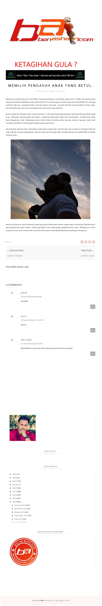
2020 (14, 495)
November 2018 (20, 509)
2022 (14, 488)
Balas (93, 306)
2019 (14, 498)
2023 (14, 485)
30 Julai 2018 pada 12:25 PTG (32, 320)
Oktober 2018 (19, 512)
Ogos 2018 (18, 519)
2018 (14, 502)
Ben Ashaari (43, 91)
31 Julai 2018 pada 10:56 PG (32, 344)
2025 (14, 478)
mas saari (26, 340)
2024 (14, 481)
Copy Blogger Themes (62, 600)
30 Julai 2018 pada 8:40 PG (31, 297)
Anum (24, 293)
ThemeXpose (49, 600)
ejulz (24, 316)
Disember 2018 (20, 505)
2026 (14, 474)
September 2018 (21, 515)
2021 (14, 491)
